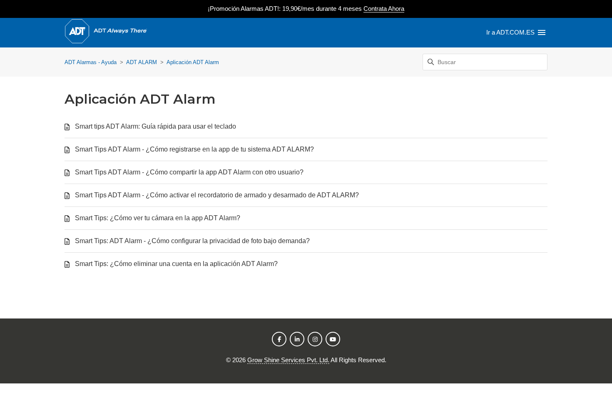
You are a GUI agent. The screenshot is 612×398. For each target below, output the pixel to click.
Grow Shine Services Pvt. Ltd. (288, 359)
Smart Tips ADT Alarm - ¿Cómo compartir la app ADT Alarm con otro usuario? (189, 172)
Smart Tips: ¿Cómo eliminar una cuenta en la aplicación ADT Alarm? (176, 263)
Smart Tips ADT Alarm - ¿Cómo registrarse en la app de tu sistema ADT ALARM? (194, 149)
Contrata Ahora (383, 8)
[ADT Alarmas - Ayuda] (106, 33)
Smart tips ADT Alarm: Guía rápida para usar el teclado (155, 126)
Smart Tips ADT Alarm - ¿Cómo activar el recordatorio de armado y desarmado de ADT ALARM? (217, 195)
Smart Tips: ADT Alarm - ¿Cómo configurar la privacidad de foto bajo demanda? (192, 240)
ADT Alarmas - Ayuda (91, 62)
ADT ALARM (141, 62)
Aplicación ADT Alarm (193, 62)
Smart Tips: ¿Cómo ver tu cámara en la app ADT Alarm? (157, 217)
